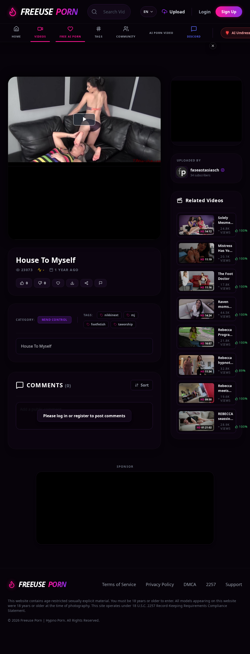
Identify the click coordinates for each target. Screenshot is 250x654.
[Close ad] (212, 45)
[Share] (86, 283)
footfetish (98, 324)
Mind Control (54, 320)
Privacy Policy (160, 584)
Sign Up (228, 11)
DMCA (190, 584)
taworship (125, 324)
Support (234, 584)
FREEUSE (49, 12)
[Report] (100, 283)
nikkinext (111, 315)
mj (133, 315)
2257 (211, 584)
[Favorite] (58, 283)
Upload (177, 12)
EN (146, 11)
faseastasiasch (204, 170)
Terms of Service (119, 584)
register (81, 415)
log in (62, 415)
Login (205, 12)
